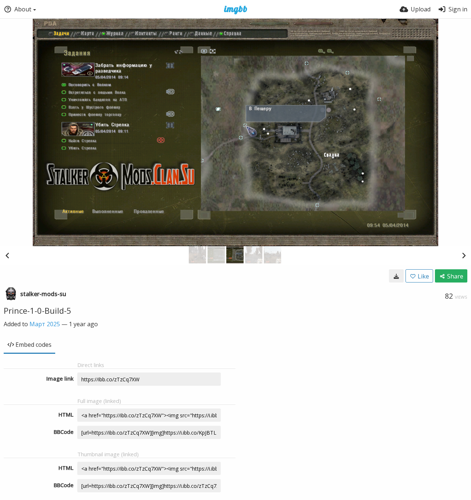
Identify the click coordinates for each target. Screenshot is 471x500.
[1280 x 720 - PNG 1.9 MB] (396, 276)
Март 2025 (44, 324)
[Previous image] (7, 255)
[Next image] (463, 255)
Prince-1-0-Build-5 (37, 310)
